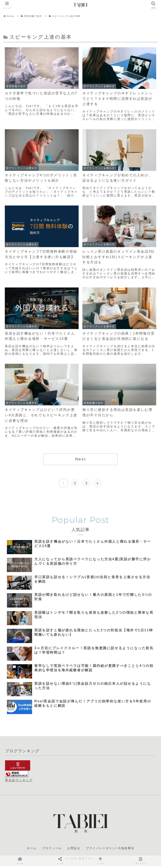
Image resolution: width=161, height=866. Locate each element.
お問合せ (73, 848)
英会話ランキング (19, 780)
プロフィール (52, 848)
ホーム (32, 848)
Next (80, 459)
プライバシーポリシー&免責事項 (110, 848)
